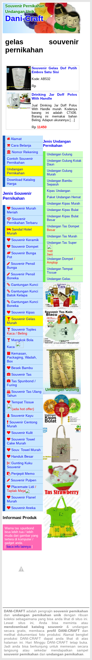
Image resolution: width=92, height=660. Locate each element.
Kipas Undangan (58, 191)
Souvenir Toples (23, 329)
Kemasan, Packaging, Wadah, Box (22, 357)
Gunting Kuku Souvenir (19, 465)
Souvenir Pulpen (23, 480)
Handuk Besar (22, 456)
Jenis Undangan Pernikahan (57, 143)
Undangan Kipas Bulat (63, 210)
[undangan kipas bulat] (62, 424)
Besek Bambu (22, 368)
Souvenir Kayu (22, 415)
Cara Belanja (21, 145)
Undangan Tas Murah (62, 236)
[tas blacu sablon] (62, 461)
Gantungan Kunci (24, 285)
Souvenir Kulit (22, 433)
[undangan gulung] (62, 393)
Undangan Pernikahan (16, 171)
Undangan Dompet (60, 259)
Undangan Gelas (58, 279)
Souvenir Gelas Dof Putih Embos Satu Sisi (54, 70)
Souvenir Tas (21, 374)
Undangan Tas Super (62, 242)
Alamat (16, 139)
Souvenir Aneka (23, 508)
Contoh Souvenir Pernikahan (20, 160)
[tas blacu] (62, 346)
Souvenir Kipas (23, 312)
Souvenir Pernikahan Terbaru (22, 221)
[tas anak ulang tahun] (62, 537)
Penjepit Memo (23, 473)
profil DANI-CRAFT (63, 631)
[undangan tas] (62, 308)
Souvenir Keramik (25, 240)
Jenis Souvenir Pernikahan (17, 196)
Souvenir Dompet (24, 246)
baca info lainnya (19, 546)
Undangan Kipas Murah (63, 203)
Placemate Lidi (22, 487)
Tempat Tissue (22, 402)
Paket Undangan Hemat (64, 197)
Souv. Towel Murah (26, 450)
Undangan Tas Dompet (63, 226)
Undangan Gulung (59, 154)
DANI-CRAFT (57, 642)
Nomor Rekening (25, 152)
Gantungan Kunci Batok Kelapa (22, 293)
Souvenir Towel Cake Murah (21, 441)
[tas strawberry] (62, 494)
